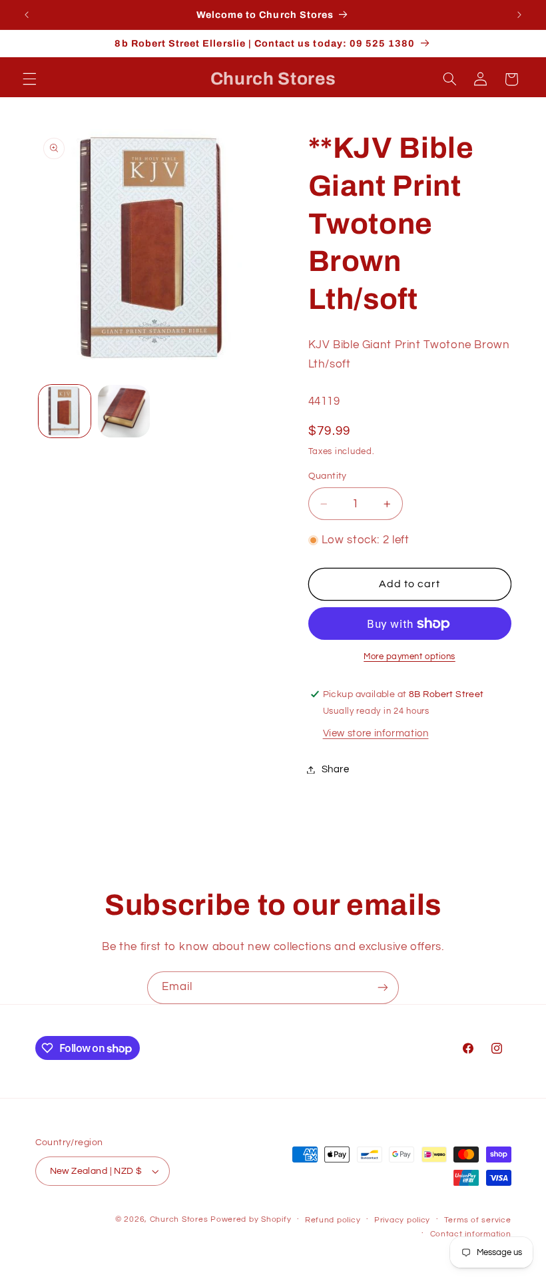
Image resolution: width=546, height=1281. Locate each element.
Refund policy (333, 1220)
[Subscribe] (383, 987)
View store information (376, 733)
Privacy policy (402, 1220)
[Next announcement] (519, 14)
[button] (29, 79)
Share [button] (336, 769)
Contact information (470, 1234)
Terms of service (477, 1220)
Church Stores (179, 1219)
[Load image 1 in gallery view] (65, 411)
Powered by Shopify (250, 1219)
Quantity (327, 476)
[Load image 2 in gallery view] (124, 411)
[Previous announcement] (26, 14)
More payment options (409, 656)
